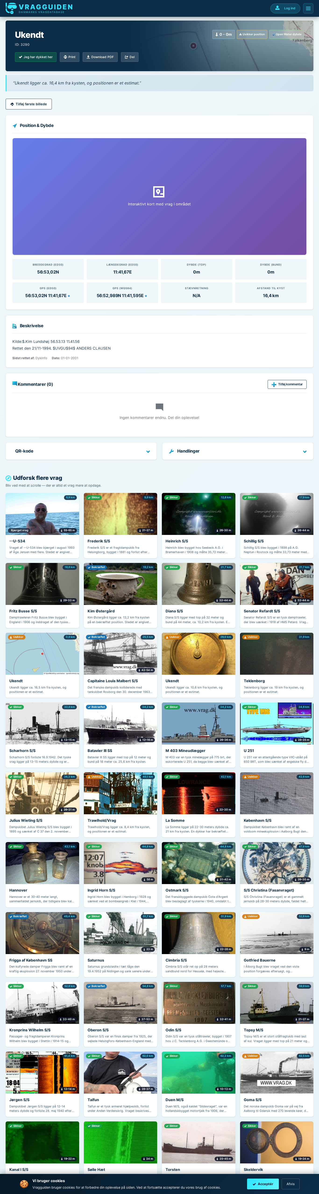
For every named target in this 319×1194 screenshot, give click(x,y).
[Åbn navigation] (308, 8)
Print (71, 57)
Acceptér (265, 1184)
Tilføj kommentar (290, 384)
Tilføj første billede (31, 104)
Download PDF (102, 57)
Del (132, 57)
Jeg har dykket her (38, 57)
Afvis (291, 1184)
